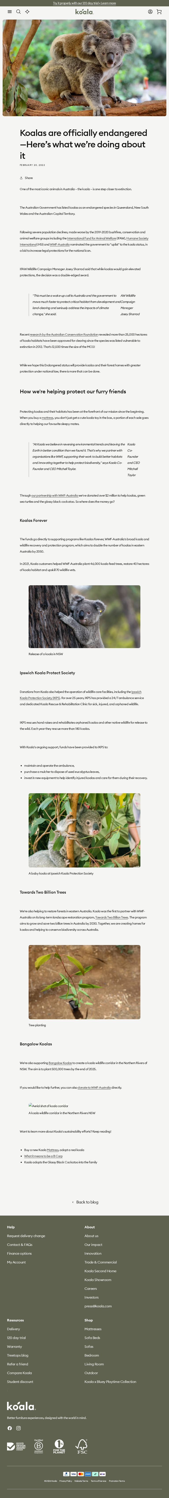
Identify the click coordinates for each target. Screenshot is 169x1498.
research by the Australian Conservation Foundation (64, 334)
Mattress (52, 1150)
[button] (9, 11)
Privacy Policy (65, 1481)
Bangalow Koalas (60, 1063)
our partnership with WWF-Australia (55, 495)
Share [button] (29, 178)
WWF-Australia (60, 244)
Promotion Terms (117, 1481)
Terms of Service (98, 1481)
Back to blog (87, 1202)
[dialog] (9, 11)
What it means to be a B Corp (43, 1156)
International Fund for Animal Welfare (91, 238)
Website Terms (81, 1481)
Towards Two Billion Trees (111, 917)
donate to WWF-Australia (94, 1088)
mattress (47, 418)
